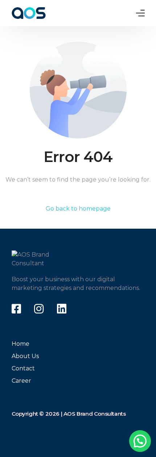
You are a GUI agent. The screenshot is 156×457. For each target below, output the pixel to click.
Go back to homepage (78, 208)
